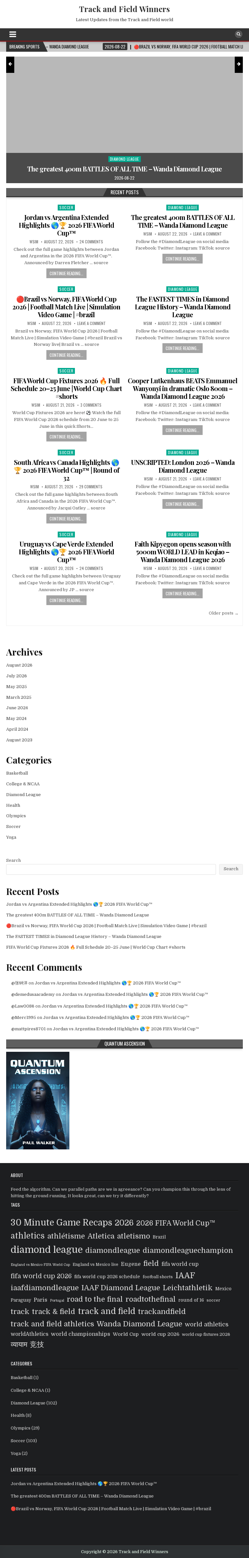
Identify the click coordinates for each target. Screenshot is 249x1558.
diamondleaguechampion (188, 1250)
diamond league (47, 1249)
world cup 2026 (160, 1334)
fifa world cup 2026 (41, 1276)
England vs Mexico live (95, 1264)
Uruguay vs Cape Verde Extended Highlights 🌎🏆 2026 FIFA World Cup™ (66, 551)
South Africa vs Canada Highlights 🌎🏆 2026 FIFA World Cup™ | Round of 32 (66, 470)
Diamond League (182, 207)
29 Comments (90, 487)
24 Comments (91, 242)
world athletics (207, 1324)
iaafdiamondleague (45, 1288)
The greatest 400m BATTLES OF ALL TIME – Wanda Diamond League (182, 221)
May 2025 (16, 686)
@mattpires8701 (28, 1028)
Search (13, 860)
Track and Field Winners (124, 9)
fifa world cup (180, 1264)
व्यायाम (19, 1344)
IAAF (185, 1275)
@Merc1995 (23, 1017)
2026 (124, 1222)
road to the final (95, 1299)
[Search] (239, 34)
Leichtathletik (188, 1288)
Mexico (223, 1288)
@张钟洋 (19, 983)
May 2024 (16, 718)
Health (13, 805)
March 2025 (18, 697)
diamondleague (112, 1250)
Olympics (16, 815)
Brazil (159, 1237)
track (20, 1311)
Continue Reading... (66, 273)
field (151, 1263)
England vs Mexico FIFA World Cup (40, 1265)
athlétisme (66, 1236)
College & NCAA (23, 783)
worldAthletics (29, 1334)
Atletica (101, 1236)
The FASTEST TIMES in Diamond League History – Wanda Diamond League (183, 306)
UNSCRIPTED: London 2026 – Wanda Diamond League (182, 466)
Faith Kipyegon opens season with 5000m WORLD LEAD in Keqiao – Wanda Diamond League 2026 (183, 551)
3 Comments (90, 405)
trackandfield (162, 1311)
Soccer (142, 151)
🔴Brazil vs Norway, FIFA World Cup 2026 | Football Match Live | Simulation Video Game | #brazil (66, 306)
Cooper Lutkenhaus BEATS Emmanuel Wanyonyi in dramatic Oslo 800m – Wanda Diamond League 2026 (182, 388)
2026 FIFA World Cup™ (175, 1223)
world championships (80, 1334)
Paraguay (21, 1300)
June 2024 (17, 707)
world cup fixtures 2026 (206, 1334)
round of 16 (191, 1300)
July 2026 (16, 675)
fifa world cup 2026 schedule (107, 1276)
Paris (40, 1300)
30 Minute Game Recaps (61, 1222)
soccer (213, 1300)
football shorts (158, 1277)
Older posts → (224, 613)
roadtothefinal (150, 1299)
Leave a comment (207, 234)
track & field (53, 1311)
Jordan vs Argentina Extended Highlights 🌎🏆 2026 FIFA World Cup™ (66, 225)
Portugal (57, 1300)
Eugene (131, 1264)
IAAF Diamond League (120, 1288)
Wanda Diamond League (139, 1324)
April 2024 (17, 729)
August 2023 (19, 740)
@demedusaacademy (33, 994)
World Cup (126, 1334)
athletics (28, 1235)
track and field (107, 1311)
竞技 (37, 1344)
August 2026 (19, 665)
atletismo (133, 1236)
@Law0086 (22, 1006)
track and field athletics (52, 1324)
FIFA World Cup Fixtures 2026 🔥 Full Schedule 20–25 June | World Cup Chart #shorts (66, 388)
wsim (34, 242)
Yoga (11, 837)
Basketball (17, 773)
